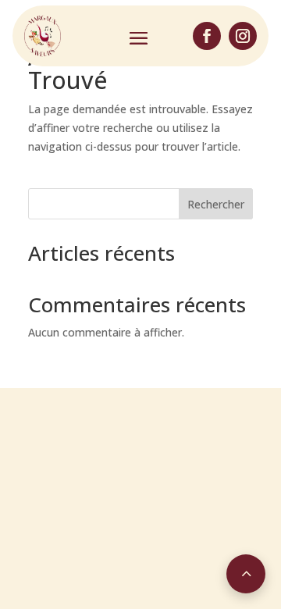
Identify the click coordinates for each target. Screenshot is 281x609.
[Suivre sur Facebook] (207, 36)
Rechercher (215, 204)
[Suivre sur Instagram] (243, 36)
